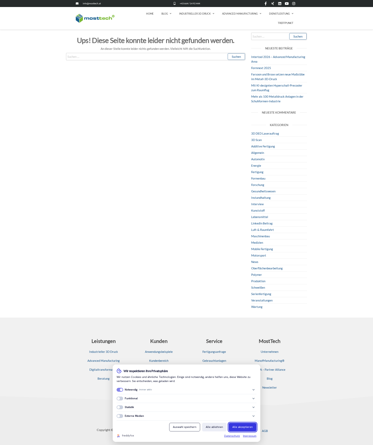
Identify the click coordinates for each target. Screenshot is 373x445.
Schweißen (258, 287)
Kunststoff (258, 210)
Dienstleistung (279, 13)
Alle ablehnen (214, 427)
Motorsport (258, 255)
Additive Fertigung (263, 146)
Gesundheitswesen (263, 191)
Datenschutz (232, 436)
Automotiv (258, 159)
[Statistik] (253, 407)
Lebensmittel (259, 217)
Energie (256, 165)
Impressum (249, 436)
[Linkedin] (279, 3)
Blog (164, 13)
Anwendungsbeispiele (159, 351)
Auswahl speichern (184, 427)
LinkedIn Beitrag (262, 223)
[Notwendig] (253, 390)
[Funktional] (253, 398)
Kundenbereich (158, 360)
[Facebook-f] (265, 3)
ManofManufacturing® (269, 360)
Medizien (257, 242)
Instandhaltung (261, 197)
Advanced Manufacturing (240, 13)
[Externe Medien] (253, 416)
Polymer (256, 274)
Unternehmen (269, 351)
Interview (257, 204)
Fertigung (257, 172)
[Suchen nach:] (155, 56)
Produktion (258, 281)
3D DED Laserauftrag (265, 133)
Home (150, 13)
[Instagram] (293, 3)
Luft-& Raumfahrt (262, 229)
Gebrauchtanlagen (214, 360)
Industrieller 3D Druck (195, 13)
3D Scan (256, 140)
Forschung (257, 185)
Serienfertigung (261, 294)
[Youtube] (286, 3)
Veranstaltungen (262, 300)
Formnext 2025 (261, 68)
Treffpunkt (285, 23)
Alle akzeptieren (242, 427)
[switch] (120, 390)
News (254, 262)
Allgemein (257, 152)
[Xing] (272, 3)
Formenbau (258, 178)
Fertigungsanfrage (214, 351)
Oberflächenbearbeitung (267, 268)
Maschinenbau (260, 236)
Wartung (256, 306)
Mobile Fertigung (262, 249)
